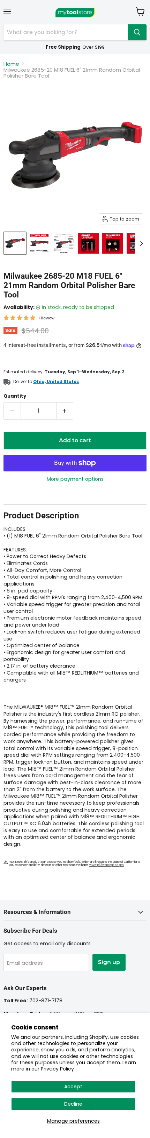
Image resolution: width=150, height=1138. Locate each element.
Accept (73, 1086)
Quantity (14, 396)
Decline (73, 1103)
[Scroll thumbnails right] (140, 243)
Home (11, 64)
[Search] (137, 32)
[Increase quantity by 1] (65, 411)
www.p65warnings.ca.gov (106, 865)
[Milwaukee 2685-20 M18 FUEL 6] (15, 243)
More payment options (75, 479)
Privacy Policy (57, 1068)
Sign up (109, 962)
